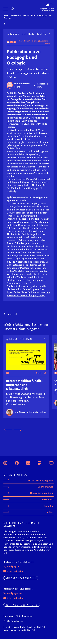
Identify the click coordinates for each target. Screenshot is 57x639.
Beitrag (28, 34)
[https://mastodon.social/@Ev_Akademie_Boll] (39, 462)
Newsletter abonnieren (42, 493)
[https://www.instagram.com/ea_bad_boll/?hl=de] (5, 462)
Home (5, 15)
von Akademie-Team (22, 85)
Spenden (49, 506)
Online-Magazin (16, 15)
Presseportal (47, 499)
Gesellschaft (24, 40)
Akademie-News (45, 42)
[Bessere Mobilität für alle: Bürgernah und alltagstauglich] (44, 339)
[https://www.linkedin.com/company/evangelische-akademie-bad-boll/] (28, 462)
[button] (5, 9)
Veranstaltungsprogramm (41, 480)
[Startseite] (47, 4)
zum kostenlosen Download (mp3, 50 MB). (28, 294)
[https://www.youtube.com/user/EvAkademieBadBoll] (51, 462)
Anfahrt (50, 512)
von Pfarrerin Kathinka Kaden (30, 412)
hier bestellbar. (14, 289)
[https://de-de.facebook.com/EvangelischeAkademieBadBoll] (17, 462)
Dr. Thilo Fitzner (15, 179)
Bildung (35, 40)
